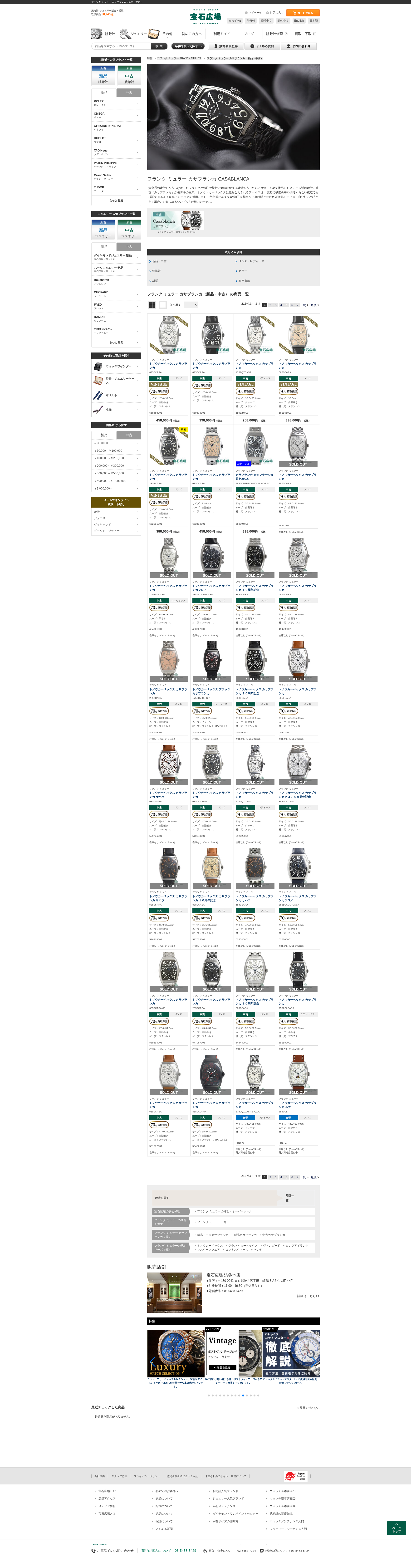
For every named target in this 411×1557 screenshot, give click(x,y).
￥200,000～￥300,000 (109, 465)
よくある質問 (164, 1529)
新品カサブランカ (245, 1235)
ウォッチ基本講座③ (282, 1506)
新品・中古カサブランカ (213, 1235)
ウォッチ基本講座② (282, 1498)
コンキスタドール (236, 1249)
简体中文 (283, 20)
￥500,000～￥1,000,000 (110, 481)
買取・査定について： (223, 1550)
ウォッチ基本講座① (282, 1491)
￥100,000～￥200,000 (109, 458)
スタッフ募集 (119, 1476)
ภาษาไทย (235, 20)
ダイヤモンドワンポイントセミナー (235, 1513)
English (299, 20)
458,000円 (168, 420)
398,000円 (212, 420)
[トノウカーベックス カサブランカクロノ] (212, 556)
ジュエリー (101, 518)
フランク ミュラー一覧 (211, 1222)
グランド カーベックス (243, 1245)
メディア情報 (107, 1506)
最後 (314, 305)
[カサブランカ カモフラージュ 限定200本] (255, 445)
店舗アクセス (107, 1498)
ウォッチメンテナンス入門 (287, 1521)
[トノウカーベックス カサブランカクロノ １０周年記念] (298, 763)
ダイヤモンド (102, 524)
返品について (164, 1513)
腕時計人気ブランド (225, 1491)
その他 (258, 1249)
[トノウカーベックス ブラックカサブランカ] (212, 660)
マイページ (255, 12)
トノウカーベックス (210, 1245)
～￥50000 (101, 443)
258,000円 (255, 420)
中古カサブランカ (273, 1235)
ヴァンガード (271, 1245)
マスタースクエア (208, 1249)
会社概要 (99, 1476)
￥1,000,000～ (103, 488)
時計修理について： (278, 1550)
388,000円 (168, 531)
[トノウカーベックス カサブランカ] (169, 335)
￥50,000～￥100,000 (108, 450)
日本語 (313, 20)
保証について (164, 1521)
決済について (164, 1498)
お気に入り (277, 12)
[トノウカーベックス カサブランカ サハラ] (168, 763)
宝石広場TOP (107, 1491)
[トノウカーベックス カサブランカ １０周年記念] (255, 556)
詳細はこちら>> (308, 1296)
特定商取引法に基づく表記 (182, 1476)
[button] (153, 1362)
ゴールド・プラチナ (107, 531)
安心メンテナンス (224, 1506)
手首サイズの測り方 (225, 1521)
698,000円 (255, 531)
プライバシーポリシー (147, 1476)
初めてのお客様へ (167, 1491)
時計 (97, 512)
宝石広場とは (107, 1513)
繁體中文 (266, 20)
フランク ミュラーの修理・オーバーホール (224, 1211)
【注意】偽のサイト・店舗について (226, 1476)
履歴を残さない (310, 1408)
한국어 (250, 20)
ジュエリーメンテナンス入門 (288, 1529)
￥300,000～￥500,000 (109, 473)
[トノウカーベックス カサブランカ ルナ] (298, 1074)
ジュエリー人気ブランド (228, 1498)
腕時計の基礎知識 (281, 1513)
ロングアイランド (297, 1245)
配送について (164, 1506)
